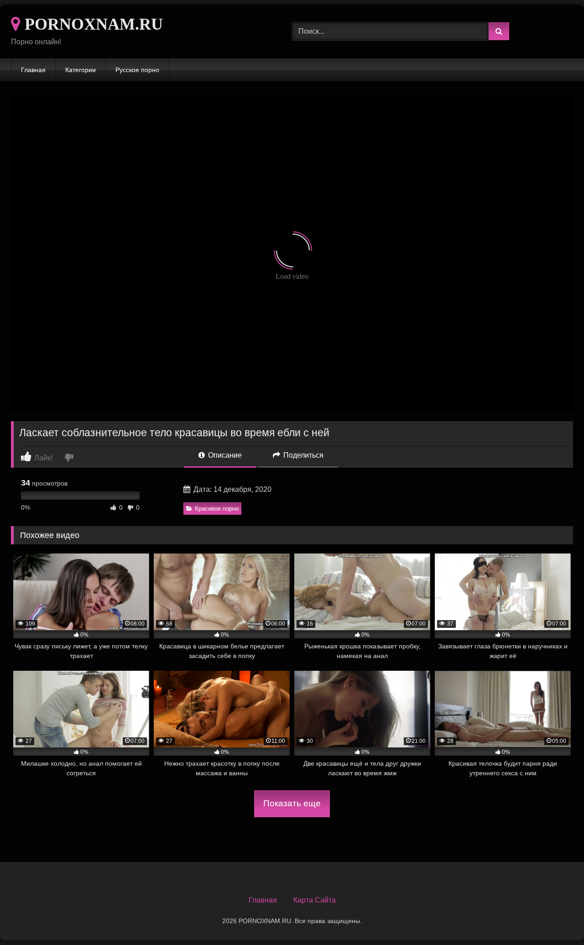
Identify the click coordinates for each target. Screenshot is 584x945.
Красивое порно (217, 508)
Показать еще (292, 803)
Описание (224, 455)
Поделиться (302, 455)
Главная (33, 69)
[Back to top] (556, 918)
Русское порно (137, 69)
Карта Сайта (314, 900)
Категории (80, 69)
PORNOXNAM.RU (92, 24)
